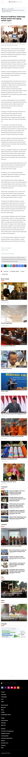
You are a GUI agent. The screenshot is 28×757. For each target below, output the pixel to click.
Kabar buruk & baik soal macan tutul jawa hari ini (12, 617)
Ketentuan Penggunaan (7, 731)
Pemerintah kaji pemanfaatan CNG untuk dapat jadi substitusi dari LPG (12, 458)
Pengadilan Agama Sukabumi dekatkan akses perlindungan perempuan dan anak (17, 512)
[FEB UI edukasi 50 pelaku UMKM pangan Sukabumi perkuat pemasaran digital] (14, 536)
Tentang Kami (4, 735)
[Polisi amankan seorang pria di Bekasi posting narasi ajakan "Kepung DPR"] (4, 565)
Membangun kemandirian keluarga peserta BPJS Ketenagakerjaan (11, 670)
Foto (2, 577)
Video (2, 600)
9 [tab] (21, 622)
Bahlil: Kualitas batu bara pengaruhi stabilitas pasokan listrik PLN (13, 367)
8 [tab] (19, 622)
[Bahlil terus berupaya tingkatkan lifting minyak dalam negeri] (14, 381)
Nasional (10, 9)
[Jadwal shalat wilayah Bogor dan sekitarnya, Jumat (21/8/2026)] (4, 519)
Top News (4, 524)
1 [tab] (10, 599)
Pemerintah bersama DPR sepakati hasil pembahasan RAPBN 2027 (12, 345)
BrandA (3, 740)
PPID (2, 747)
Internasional (4, 720)
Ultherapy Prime (14, 271)
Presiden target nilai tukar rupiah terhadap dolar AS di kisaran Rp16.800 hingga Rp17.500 (13, 413)
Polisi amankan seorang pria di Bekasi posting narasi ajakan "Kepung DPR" (17, 565)
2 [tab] (12, 599)
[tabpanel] (14, 589)
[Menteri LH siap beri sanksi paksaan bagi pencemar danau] (4, 558)
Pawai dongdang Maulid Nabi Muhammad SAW (12, 594)
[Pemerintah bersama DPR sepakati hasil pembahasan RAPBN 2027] (14, 336)
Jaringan (3, 728)
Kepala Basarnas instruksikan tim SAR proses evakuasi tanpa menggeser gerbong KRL (13, 435)
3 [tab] (14, 599)
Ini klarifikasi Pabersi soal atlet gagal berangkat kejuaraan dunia (11, 481)
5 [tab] (18, 599)
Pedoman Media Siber (6, 738)
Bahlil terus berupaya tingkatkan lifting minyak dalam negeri (14, 390)
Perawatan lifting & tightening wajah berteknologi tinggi (11, 322)
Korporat (3, 745)
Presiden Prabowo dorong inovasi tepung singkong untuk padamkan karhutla (17, 499)
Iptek (2, 709)
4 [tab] (16, 599)
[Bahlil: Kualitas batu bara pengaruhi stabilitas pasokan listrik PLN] (14, 359)
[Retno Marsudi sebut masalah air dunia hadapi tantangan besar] (4, 552)
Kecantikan (5, 274)
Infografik (4, 624)
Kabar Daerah (4, 705)
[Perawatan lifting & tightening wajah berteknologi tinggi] (14, 313)
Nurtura (6, 271)
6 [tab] (15, 622)
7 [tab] (17, 622)
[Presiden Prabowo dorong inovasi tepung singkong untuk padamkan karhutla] (4, 499)
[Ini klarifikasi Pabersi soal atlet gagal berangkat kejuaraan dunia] (14, 472)
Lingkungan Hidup (6, 714)
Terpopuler (4, 487)
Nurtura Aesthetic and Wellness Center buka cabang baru (13, 299)
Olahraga (3, 722)
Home (5, 9)
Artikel (2, 712)
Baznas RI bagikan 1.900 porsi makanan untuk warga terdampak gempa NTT (17, 492)
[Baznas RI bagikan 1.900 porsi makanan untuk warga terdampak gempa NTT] (4, 493)
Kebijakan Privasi (5, 733)
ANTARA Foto (4, 743)
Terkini (3, 692)
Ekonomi (3, 707)
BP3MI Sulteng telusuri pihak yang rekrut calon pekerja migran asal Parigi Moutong (16, 505)
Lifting (22, 271)
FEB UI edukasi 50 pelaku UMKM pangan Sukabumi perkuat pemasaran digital (12, 545)
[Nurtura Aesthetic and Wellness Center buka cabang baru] (14, 291)
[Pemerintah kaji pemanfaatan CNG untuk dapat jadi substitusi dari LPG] (14, 449)
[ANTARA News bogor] (15, 1)
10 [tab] (23, 622)
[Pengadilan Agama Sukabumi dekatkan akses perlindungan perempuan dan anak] (4, 512)
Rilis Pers (3, 725)
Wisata (3, 718)
